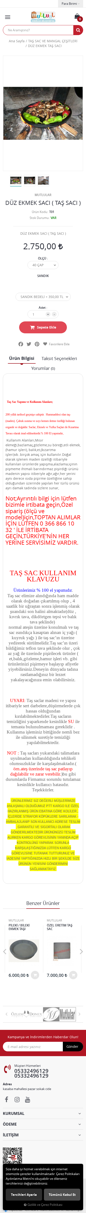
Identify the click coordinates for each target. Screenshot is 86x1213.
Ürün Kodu (39, 212)
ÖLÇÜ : (43, 258)
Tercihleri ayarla (24, 1194)
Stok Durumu (39, 218)
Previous (4, 951)
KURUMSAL (13, 1113)
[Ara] (78, 30)
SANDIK (43, 276)
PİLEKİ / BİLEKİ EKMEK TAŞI (19, 927)
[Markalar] (26, 1014)
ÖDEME (10, 1124)
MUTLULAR (43, 195)
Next (81, 951)
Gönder (72, 1046)
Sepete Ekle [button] (46, 327)
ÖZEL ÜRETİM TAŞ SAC (59, 927)
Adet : (43, 307)
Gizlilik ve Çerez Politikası (44, 1205)
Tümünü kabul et (62, 1194)
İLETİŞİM (11, 1135)
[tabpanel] (16, 181)
